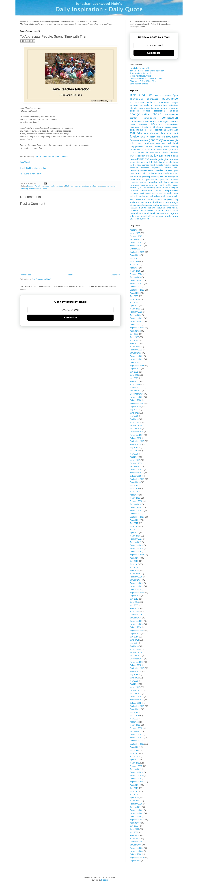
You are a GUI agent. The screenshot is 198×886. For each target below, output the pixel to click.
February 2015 (136, 615)
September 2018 (137, 479)
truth (175, 210)
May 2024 (134, 265)
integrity (165, 152)
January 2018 (136, 504)
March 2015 (135, 611)
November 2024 (137, 246)
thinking (151, 207)
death (132, 124)
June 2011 (134, 753)
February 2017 (136, 539)
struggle (140, 205)
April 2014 (134, 646)
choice (157, 114)
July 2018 (134, 485)
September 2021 (137, 366)
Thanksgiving (136, 99)
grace (158, 143)
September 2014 (137, 630)
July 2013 (134, 675)
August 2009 (135, 823)
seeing (170, 193)
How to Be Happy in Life (140, 68)
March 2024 (135, 271)
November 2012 (137, 700)
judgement (164, 155)
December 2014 (137, 621)
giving (132, 143)
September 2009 (137, 820)
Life (150, 95)
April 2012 (134, 722)
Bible (133, 95)
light (151, 162)
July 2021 (134, 372)
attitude (133, 108)
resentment (146, 190)
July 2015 (134, 599)
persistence (151, 179)
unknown (164, 213)
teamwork (133, 208)
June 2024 (134, 261)
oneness (168, 170)
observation (96, 186)
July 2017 (134, 523)
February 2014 (136, 652)
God (142, 95)
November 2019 (137, 435)
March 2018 (135, 498)
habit (175, 143)
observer (105, 186)
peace (162, 176)
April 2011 (134, 760)
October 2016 (135, 552)
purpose (144, 185)
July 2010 (134, 788)
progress (134, 185)
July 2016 (134, 561)
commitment (150, 118)
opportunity (163, 173)
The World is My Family (30, 174)
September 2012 (137, 706)
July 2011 (134, 750)
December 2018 (137, 470)
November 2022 (137, 321)
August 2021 (135, 369)
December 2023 (137, 280)
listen (161, 162)
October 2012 (135, 703)
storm (166, 202)
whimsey (151, 216)
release (166, 187)
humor (175, 149)
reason (175, 185)
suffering (157, 205)
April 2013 (134, 684)
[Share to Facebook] (30, 41)
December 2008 (137, 848)
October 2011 (135, 741)
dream (159, 127)
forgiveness (137, 136)
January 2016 (136, 580)
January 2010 (136, 807)
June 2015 (134, 602)
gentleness (169, 140)
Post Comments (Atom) (41, 279)
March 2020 (135, 422)
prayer (143, 182)
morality (134, 167)
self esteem (155, 196)
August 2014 (135, 634)
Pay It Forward (163, 95)
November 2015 (137, 586)
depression (142, 124)
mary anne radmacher (83, 186)
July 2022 (134, 334)
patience (153, 176)
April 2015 (134, 608)
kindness (143, 159)
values (133, 216)
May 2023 (134, 302)
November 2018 (137, 473)
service (140, 199)
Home (70, 275)
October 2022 (135, 325)
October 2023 (135, 287)
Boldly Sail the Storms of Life (33, 168)
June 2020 (134, 413)
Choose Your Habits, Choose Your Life (146, 78)
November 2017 (137, 511)
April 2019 (134, 457)
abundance (152, 99)
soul (152, 202)
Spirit (175, 95)
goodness (149, 143)
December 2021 (137, 356)
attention (173, 105)
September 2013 (137, 668)
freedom (151, 136)
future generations (139, 140)
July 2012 (134, 712)
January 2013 (136, 694)
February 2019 (136, 463)
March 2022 (135, 347)
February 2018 (136, 501)
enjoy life (134, 130)
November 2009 (137, 813)
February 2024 (136, 274)
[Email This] (21, 41)
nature (167, 167)
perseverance (136, 179)
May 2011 (134, 756)
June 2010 (134, 791)
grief (164, 143)
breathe (146, 110)
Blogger (104, 880)
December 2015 (137, 583)
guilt (169, 143)
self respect (167, 196)
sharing (150, 199)
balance (155, 108)
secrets (163, 193)
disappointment (171, 124)
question (153, 185)
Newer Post (26, 275)
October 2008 (135, 854)
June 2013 (134, 678)
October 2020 (135, 400)
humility (167, 149)
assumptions (161, 105)
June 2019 (134, 451)
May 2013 (134, 681)
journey (149, 155)
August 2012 (135, 709)
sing (176, 199)
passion (145, 177)
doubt (152, 127)
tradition (134, 210)
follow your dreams (147, 133)
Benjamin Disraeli (33, 186)
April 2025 (134, 230)
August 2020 (135, 406)
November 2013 (137, 662)
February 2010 (136, 804)
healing (158, 146)
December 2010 (137, 772)
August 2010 (135, 785)
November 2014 (137, 624)
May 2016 (134, 567)
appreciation (146, 105)
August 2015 (135, 596)
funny (168, 137)
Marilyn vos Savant (57, 186)
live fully (168, 162)
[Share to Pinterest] (33, 41)
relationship (149, 187)
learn (172, 159)
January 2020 (136, 429)
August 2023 (135, 293)
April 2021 (134, 381)
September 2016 (137, 555)
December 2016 (137, 545)
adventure (164, 102)
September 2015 (137, 593)
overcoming (135, 176)
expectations (159, 130)
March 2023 (135, 309)
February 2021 (136, 388)
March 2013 (135, 687)
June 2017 (134, 526)
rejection (140, 188)
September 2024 (137, 252)
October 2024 (135, 249)
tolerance (32, 189)
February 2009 (136, 842)
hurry (132, 152)
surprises (174, 205)
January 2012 (136, 731)
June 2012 (134, 715)
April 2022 (134, 343)
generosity (156, 140)
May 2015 (134, 605)
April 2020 (134, 419)
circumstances (171, 114)
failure (170, 130)
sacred (148, 193)
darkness (173, 121)
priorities (174, 182)
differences (156, 124)
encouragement (171, 127)
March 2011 (135, 763)
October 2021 (135, 362)
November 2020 (137, 397)
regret (133, 187)
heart (166, 146)
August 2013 (135, 671)
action (151, 102)
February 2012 (136, 728)
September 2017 (137, 517)
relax (158, 187)
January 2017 (136, 542)
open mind (141, 173)
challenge (173, 110)
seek (176, 193)
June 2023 (134, 299)
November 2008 (137, 851)
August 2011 (135, 747)
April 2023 (134, 306)
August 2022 (135, 331)
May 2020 (134, 416)
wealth (144, 216)
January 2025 (136, 239)
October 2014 (135, 627)
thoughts (161, 207)
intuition (133, 156)
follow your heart (168, 133)
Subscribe (70, 317)
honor (153, 149)
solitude (145, 202)
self (131, 196)
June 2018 (134, 488)
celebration (159, 110)
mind (152, 165)
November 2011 (136, 738)
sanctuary (155, 193)
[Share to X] (27, 41)
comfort (133, 118)
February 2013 (136, 690)
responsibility (171, 190)
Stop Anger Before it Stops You (143, 81)
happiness (137, 146)
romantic (141, 193)
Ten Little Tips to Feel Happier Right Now (147, 71)
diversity (144, 127)
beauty (164, 108)
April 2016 (134, 570)
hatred (149, 146)
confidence (135, 121)
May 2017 (134, 529)
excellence (148, 130)
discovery (134, 127)
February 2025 (136, 236)
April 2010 (134, 797)
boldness (134, 110)
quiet (161, 185)
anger (175, 102)
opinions (153, 173)
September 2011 (137, 744)
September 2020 (137, 403)
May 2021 (134, 378)
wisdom (44, 189)
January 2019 (136, 466)
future (175, 136)
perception (173, 176)
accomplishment (137, 102)
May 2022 (134, 340)
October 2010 (135, 779)
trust (168, 210)
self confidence (141, 196)
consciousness (149, 121)
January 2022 (136, 353)
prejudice (113, 186)
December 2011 (136, 735)
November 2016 (137, 548)
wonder (168, 216)
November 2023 (137, 284)
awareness (144, 108)
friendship (161, 137)
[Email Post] (45, 183)
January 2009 (136, 845)
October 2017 (135, 514)
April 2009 (134, 835)
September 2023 (137, 290)
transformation (147, 211)
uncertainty (135, 213)
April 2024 (134, 268)
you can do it (135, 219)
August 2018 (135, 482)
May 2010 (134, 794)
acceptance (170, 98)
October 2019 (135, 438)
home (147, 149)
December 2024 (137, 243)
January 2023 (136, 315)
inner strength (142, 152)
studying (24, 189)
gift (176, 140)
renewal (134, 190)
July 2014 (134, 637)
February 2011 (136, 766)
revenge (133, 193)
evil (141, 130)
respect (158, 190)
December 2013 (137, 659)
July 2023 (134, 296)
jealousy (141, 156)
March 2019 (135, 460)
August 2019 (135, 444)
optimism (174, 173)
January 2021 (136, 391)
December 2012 (137, 697)
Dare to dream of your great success (51, 156)
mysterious (156, 168)
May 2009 (134, 832)
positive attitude (169, 179)
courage (162, 121)
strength (174, 202)
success (148, 205)
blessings (173, 108)
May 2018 (134, 492)
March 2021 (135, 384)
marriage (145, 165)
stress (133, 205)
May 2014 (134, 643)
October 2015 (135, 589)
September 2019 (137, 441)
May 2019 (134, 454)
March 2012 (135, 725)
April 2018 (134, 495)
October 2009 (135, 816)
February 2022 (136, 350)
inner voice (154, 152)
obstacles (158, 170)
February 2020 (136, 425)
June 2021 (134, 375)
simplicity (168, 199)
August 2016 (135, 558)
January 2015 (136, 618)
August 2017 (135, 520)
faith (176, 130)
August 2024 (135, 255)
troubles (159, 210)
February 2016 (136, 577)
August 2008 (135, 861)
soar (138, 202)
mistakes (167, 165)
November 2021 (137, 359)
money (175, 165)
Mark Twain (69, 186)
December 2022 (137, 318)
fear (132, 133)
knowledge (45, 186)
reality (168, 185)
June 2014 (134, 640)
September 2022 (137, 328)
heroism (140, 149)
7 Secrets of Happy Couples (141, 76)
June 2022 (134, 337)
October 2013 (135, 665)
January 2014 (136, 656)
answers (134, 105)
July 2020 (134, 410)
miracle (159, 165)
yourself (145, 218)
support (166, 205)
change (135, 114)
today (175, 207)
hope (159, 149)
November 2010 (137, 775)
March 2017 (135, 536)
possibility (134, 182)
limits (156, 162)
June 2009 (134, 829)
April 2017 (134, 533)
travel (39, 189)
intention (174, 152)
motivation (145, 168)
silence (158, 199)
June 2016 (134, 564)
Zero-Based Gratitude (139, 84)
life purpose (142, 162)
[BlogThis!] (24, 41)
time (169, 207)
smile (132, 202)
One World (25, 162)
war (138, 216)
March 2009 (135, 839)
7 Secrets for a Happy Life (141, 73)
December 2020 (137, 394)
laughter (165, 159)
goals (139, 143)
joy (156, 155)
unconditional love (151, 213)
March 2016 (135, 574)
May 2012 (134, 719)
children (146, 114)
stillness (158, 202)
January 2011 (135, 769)
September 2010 (137, 782)
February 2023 (136, 312)
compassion (170, 117)
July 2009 (134, 826)
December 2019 (137, 432)
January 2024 (136, 277)
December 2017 (137, 507)
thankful (142, 207)
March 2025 (135, 233)
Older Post (115, 275)
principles (164, 182)
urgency (174, 213)
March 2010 (135, 801)
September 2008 (137, 857)
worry (175, 216)
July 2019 (134, 447)
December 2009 (137, 810)
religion (174, 187)
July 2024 (134, 258)
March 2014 (135, 649)
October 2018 (135, 476)
